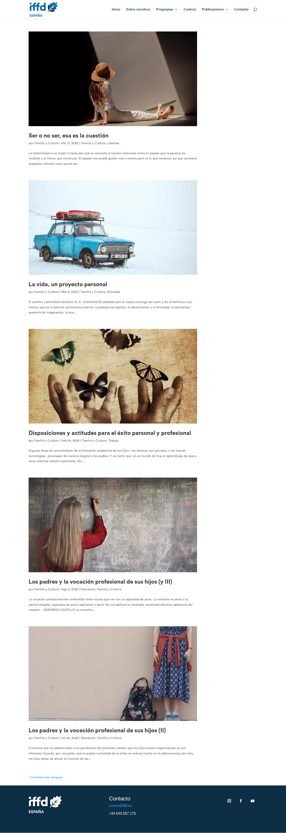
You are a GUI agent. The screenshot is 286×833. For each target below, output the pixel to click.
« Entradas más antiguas (45, 777)
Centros (190, 9)
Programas (164, 9)
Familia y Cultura (46, 143)
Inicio (116, 9)
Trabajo (113, 440)
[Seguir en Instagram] (229, 801)
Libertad (113, 143)
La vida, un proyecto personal (68, 284)
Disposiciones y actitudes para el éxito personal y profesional (110, 433)
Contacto (241, 9)
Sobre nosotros (138, 9)
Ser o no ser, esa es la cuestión (69, 136)
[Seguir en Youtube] (252, 801)
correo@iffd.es (120, 806)
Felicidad (113, 292)
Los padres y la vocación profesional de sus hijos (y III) (100, 582)
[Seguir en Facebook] (241, 801)
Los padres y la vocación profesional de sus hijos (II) (97, 730)
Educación (88, 589)
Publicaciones (213, 9)
